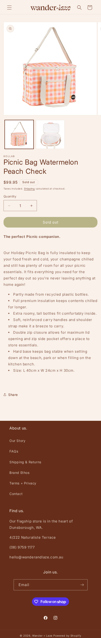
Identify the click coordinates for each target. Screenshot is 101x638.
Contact (16, 494)
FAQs (13, 451)
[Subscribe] (82, 584)
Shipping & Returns (25, 462)
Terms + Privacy (22, 483)
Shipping (29, 188)
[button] (9, 7)
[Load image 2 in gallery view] (50, 134)
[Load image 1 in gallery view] (19, 134)
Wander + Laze (42, 635)
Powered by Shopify (67, 635)
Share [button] (13, 395)
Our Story (17, 441)
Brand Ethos (19, 473)
